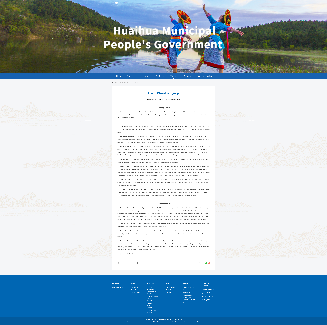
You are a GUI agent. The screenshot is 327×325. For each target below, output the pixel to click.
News (146, 75)
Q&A (184, 302)
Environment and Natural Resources (207, 300)
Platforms (149, 303)
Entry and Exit (187, 292)
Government (133, 75)
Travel (173, 75)
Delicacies (169, 292)
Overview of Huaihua (208, 289)
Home (119, 75)
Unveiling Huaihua (204, 75)
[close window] (133, 263)
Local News (134, 287)
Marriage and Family (188, 295)
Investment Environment (150, 288)
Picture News (135, 290)
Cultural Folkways (171, 287)
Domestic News (135, 292)
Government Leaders (118, 287)
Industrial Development (150, 299)
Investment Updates (152, 296)
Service (187, 75)
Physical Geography (207, 296)
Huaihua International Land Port (152, 306)
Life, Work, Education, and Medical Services (189, 298)
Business (159, 75)
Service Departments (153, 313)
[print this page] (122, 263)
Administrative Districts (206, 293)
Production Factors (152, 310)
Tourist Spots (169, 290)
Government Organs (118, 290)
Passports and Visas (188, 290)
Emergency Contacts (189, 287)
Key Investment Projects (151, 292)
